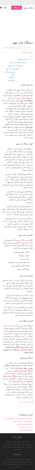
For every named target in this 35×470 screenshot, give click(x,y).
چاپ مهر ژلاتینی (23, 59)
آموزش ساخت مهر (11, 326)
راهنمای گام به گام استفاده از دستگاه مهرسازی (18, 418)
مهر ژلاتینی (18, 93)
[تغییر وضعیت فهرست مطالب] (31, 56)
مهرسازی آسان (16, 368)
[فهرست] (5, 7)
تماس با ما (17, 437)
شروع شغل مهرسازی (26, 430)
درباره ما (17, 454)
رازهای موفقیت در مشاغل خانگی (23, 421)
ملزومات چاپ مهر (15, 66)
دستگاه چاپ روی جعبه (26, 427)
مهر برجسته (10, 212)
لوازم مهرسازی (19, 98)
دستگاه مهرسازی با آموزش (24, 424)
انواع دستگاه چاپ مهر (17, 62)
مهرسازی (16, 280)
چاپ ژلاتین (27, 402)
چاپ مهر (21, 402)
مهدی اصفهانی (15, 47)
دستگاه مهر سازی (26, 371)
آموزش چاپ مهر (12, 69)
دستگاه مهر (5, 47)
